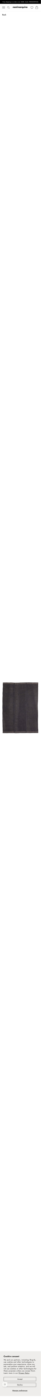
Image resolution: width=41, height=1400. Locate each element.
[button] (4, 7)
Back (4, 14)
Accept (19, 1379)
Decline (20, 1385)
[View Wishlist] (32, 7)
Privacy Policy (24, 1373)
